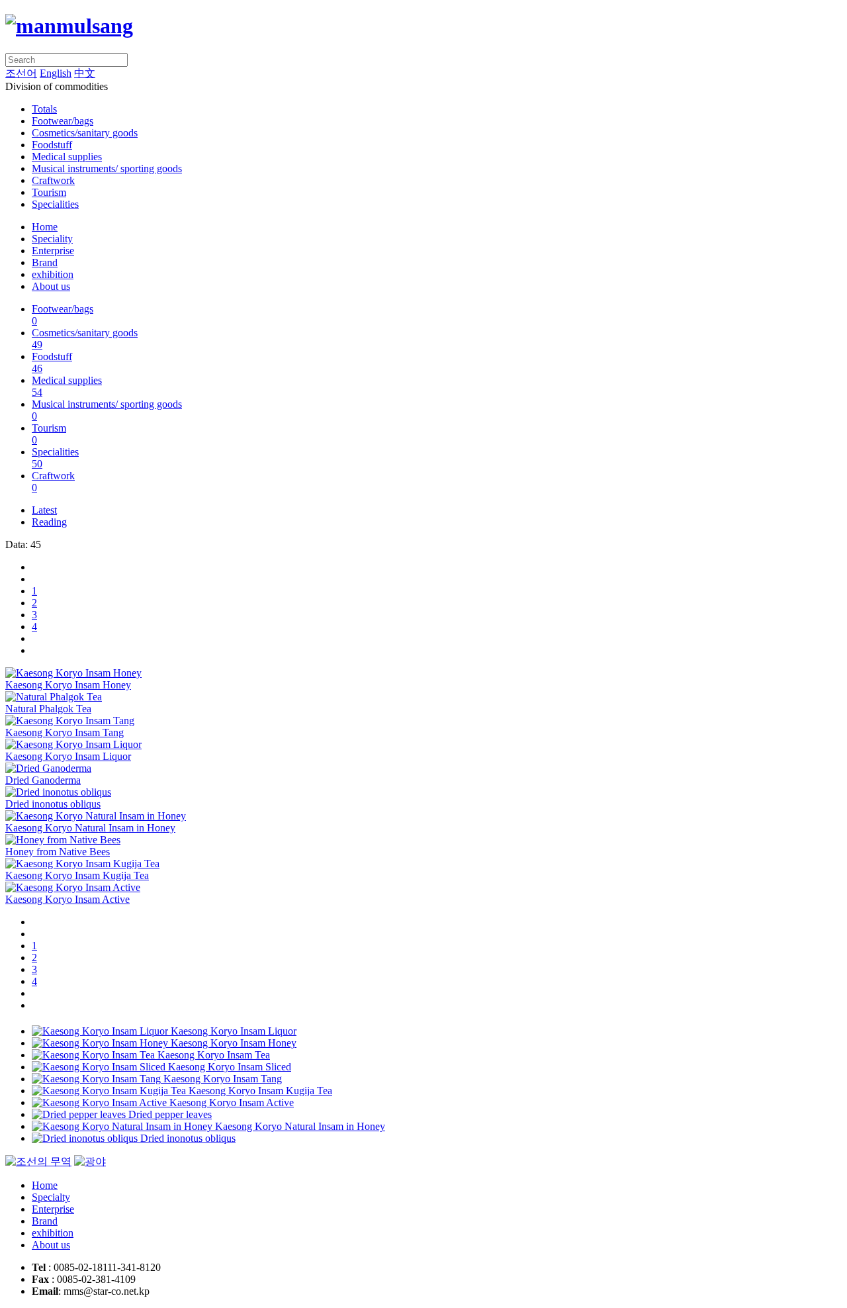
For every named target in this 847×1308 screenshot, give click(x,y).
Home (45, 226)
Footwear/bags (62, 120)
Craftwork (53, 180)
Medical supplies (67, 156)
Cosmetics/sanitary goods (85, 132)
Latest (44, 510)
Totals (44, 109)
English (55, 73)
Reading (49, 522)
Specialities (55, 204)
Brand (45, 262)
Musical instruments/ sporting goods (107, 168)
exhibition (52, 274)
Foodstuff (52, 144)
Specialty (51, 1197)
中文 (84, 73)
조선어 (21, 73)
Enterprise (53, 250)
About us (51, 286)
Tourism (49, 192)
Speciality (52, 238)
